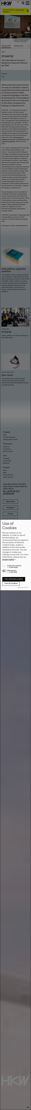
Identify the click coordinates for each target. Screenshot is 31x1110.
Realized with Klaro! (22, 587)
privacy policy (8, 560)
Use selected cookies (13, 579)
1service (12, 572)
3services (12, 567)
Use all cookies (11, 584)
